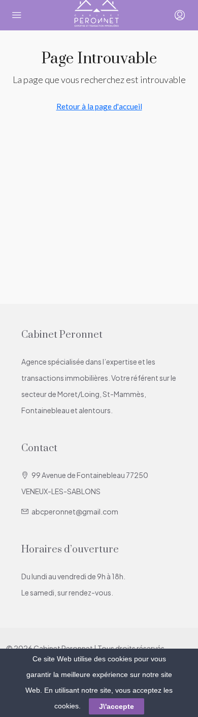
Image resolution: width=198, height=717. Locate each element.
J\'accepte (116, 706)
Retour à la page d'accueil (99, 106)
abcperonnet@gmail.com (74, 511)
